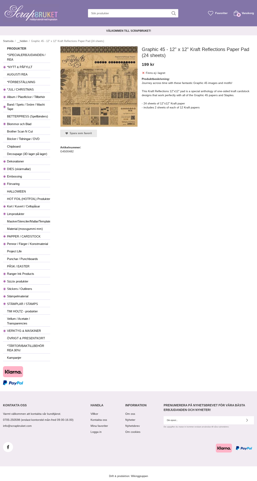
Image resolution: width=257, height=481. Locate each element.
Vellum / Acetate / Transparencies (18, 321)
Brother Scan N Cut (20, 131)
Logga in (96, 431)
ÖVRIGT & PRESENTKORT (26, 338)
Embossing (14, 176)
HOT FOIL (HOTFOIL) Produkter (28, 199)
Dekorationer (15, 161)
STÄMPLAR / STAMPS (22, 304)
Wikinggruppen (139, 476)
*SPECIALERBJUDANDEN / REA (26, 57)
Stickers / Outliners (19, 288)
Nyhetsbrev (132, 425)
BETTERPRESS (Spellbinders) (27, 116)
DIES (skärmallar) (19, 169)
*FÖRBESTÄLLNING (21, 82)
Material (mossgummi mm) (25, 228)
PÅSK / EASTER (18, 266)
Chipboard (13, 146)
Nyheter (130, 419)
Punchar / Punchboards (22, 259)
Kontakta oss (99, 419)
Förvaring (13, 183)
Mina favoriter (99, 425)
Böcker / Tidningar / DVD (23, 139)
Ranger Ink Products (20, 273)
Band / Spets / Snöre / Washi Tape (26, 107)
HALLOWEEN (16, 191)
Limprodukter (15, 214)
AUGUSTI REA (17, 74)
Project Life (14, 251)
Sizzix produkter (17, 281)
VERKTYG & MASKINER (24, 330)
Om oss (130, 413)
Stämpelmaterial (17, 296)
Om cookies (132, 431)
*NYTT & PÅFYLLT (19, 67)
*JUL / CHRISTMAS (20, 89)
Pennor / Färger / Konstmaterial (27, 244)
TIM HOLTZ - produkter (22, 311)
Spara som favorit (80, 133)
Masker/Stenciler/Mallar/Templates (28, 221)
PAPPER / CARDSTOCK (24, 236)
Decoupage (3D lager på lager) (27, 154)
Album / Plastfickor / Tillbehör (26, 97)
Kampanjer (14, 357)
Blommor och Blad (19, 124)
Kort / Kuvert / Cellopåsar (23, 206)
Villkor (94, 413)
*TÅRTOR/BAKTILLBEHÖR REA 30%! (25, 348)
